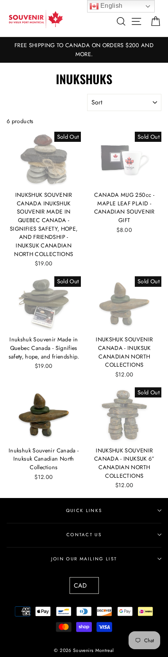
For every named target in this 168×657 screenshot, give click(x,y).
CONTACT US (84, 535)
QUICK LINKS (84, 510)
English (111, 5)
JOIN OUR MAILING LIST (84, 559)
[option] (84, 50)
